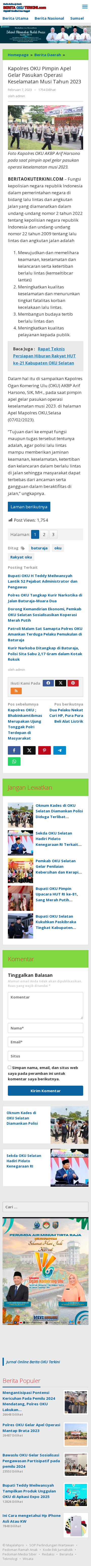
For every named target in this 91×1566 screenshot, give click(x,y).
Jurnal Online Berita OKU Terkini (33, 1361)
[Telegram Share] (59, 750)
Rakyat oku (21, 556)
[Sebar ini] (14, 750)
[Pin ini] (44, 750)
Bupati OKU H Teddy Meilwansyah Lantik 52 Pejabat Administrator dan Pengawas (42, 581)
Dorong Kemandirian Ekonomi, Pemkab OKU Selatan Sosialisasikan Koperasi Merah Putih (44, 614)
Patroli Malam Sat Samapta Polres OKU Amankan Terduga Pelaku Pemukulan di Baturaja (45, 634)
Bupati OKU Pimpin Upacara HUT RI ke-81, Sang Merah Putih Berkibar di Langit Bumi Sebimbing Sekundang (58, 900)
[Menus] (84, 7)
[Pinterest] (73, 683)
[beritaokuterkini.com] (25, 7)
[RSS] (16, 691)
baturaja (39, 547)
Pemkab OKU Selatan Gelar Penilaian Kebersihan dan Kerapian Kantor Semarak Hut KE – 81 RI (59, 872)
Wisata (28, 1558)
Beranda (66, 1554)
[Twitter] (60, 683)
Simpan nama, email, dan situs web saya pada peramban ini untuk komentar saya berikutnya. (43, 1073)
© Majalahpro (13, 1545)
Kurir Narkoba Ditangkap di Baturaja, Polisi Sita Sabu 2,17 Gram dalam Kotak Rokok (45, 653)
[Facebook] (48, 683)
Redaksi (48, 1554)
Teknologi (10, 1558)
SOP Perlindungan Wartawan (51, 1545)
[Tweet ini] (29, 750)
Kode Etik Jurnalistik (58, 1549)
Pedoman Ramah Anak (20, 1549)
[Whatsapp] (14, 761)
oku (57, 547)
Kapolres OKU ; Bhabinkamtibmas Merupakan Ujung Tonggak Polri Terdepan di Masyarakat (25, 721)
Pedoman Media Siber (20, 1554)
